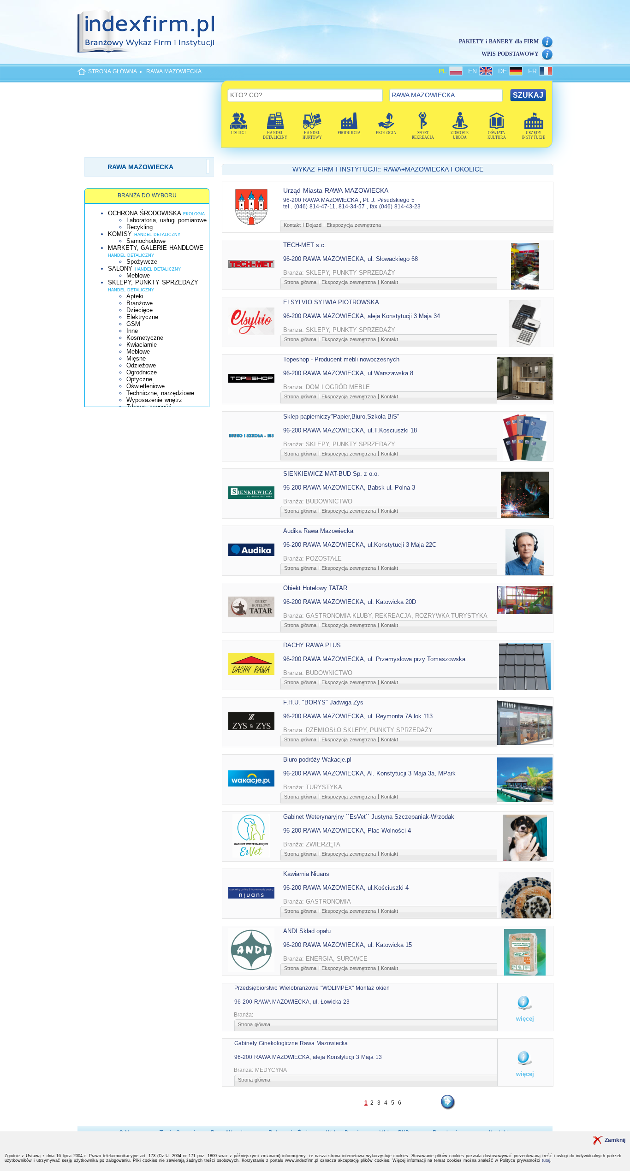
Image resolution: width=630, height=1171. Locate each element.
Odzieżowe (141, 365)
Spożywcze (141, 261)
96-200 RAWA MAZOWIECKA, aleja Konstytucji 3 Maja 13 (308, 1057)
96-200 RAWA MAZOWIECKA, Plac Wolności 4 (347, 830)
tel (286, 206)
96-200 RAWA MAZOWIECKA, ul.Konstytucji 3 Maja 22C (359, 544)
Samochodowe (146, 240)
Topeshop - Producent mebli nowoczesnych (341, 359)
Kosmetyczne (144, 337)
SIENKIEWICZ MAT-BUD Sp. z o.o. (331, 473)
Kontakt (292, 225)
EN (473, 71)
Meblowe (138, 275)
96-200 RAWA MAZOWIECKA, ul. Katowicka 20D (349, 601)
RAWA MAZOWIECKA (174, 71)
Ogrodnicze (141, 372)
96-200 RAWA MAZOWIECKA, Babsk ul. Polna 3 (349, 487)
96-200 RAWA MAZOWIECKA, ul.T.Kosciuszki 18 (350, 430)
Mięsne (136, 358)
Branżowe (139, 303)
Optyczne (139, 379)
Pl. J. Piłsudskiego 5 (389, 200)
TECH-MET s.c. (304, 245)
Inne (132, 330)
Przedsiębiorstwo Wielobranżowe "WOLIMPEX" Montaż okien (312, 988)
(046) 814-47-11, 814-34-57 (329, 206)
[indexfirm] (145, 31)
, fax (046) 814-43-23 (394, 206)
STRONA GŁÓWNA (112, 71)
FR (533, 71)
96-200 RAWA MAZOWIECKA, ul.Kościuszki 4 (346, 887)
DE (503, 71)
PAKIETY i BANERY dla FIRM (499, 41)
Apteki (134, 296)
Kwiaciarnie (141, 344)
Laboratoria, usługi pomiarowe (166, 220)
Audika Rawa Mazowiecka (318, 530)
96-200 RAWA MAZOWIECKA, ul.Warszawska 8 (348, 373)
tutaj (546, 1160)
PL (444, 71)
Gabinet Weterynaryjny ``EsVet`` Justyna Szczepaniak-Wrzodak (368, 816)
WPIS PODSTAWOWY (510, 54)
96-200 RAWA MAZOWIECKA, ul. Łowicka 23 (292, 1002)
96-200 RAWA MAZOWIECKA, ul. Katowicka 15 (347, 944)
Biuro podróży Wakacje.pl (317, 759)
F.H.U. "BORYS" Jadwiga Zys (323, 702)
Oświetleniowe (145, 386)
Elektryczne (142, 316)
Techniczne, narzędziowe (160, 393)
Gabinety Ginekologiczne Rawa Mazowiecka (291, 1043)
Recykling (139, 227)
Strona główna (300, 282)
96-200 (292, 200)
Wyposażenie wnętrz (154, 399)
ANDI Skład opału (307, 931)
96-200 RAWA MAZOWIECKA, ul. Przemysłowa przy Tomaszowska (374, 659)
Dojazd (313, 225)
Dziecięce (139, 310)
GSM (133, 323)
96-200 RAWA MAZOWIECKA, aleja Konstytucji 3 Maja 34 (361, 316)
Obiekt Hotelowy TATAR (315, 588)
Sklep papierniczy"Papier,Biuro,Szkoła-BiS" (341, 416)
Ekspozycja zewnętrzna (354, 225)
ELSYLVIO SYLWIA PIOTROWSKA (331, 302)
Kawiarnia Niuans (306, 873)
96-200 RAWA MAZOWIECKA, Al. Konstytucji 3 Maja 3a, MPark (369, 773)
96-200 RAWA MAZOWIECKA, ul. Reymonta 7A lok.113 (358, 716)
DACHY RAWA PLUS (312, 645)
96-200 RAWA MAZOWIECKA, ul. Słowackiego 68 (350, 258)
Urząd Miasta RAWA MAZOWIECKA (335, 190)
